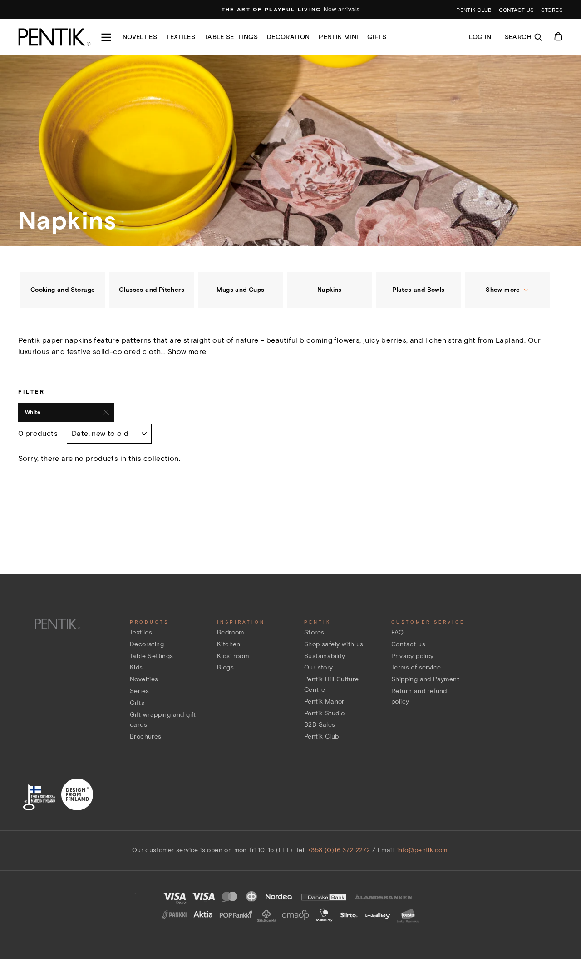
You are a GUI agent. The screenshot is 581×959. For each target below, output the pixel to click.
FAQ (397, 632)
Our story (318, 667)
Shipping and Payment (425, 679)
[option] (290, 10)
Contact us (516, 9)
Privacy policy (412, 656)
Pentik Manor (324, 701)
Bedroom (230, 632)
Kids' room (233, 656)
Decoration (288, 37)
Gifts (376, 37)
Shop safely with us (334, 644)
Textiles (180, 37)
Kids (136, 667)
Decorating (147, 644)
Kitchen (229, 644)
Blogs (225, 667)
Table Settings (151, 656)
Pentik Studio (324, 713)
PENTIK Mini (338, 37)
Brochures (146, 736)
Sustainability (324, 656)
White (32, 412)
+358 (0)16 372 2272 (339, 850)
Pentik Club (321, 736)
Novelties (140, 37)
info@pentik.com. (423, 850)
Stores (552, 9)
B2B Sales (319, 725)
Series (139, 691)
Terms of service (416, 667)
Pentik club (474, 9)
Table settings (231, 37)
